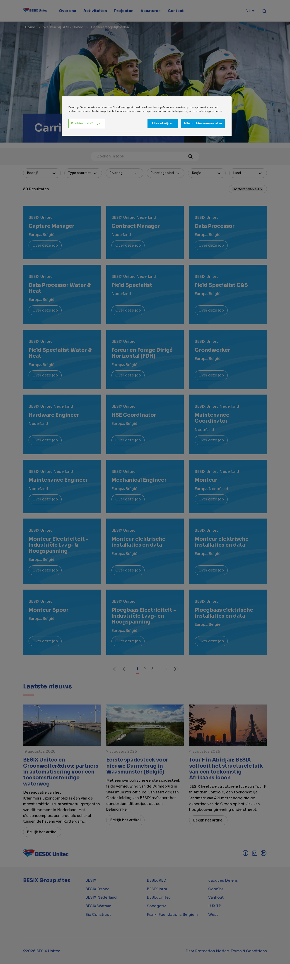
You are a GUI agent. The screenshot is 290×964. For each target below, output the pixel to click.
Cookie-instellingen (87, 123)
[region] (147, 116)
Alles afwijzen (163, 123)
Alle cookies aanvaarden (203, 123)
